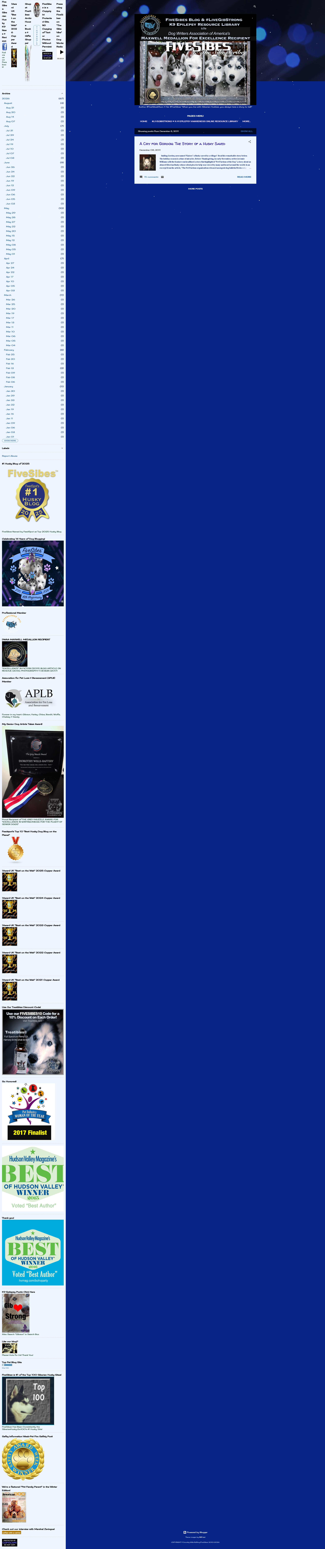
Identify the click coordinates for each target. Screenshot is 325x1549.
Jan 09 (10, 423)
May (6, 208)
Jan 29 (10, 395)
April (6, 258)
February (9, 350)
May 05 (11, 249)
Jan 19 (10, 409)
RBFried (202, 1537)
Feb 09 (10, 372)
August (8, 103)
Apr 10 (10, 281)
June (7, 162)
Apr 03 (10, 290)
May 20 (11, 231)
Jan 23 (10, 400)
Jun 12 (10, 185)
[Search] (254, 7)
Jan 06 (10, 427)
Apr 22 (10, 272)
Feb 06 (10, 382)
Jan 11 (9, 418)
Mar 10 (10, 331)
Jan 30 (10, 391)
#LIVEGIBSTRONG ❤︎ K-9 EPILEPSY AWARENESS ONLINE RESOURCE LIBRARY (195, 121)
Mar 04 (10, 345)
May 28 (10, 217)
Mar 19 (10, 313)
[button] (249, 142)
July (6, 126)
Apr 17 (9, 276)
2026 (6, 98)
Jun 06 (10, 194)
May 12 (10, 240)
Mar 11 (9, 327)
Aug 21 (10, 107)
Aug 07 (10, 121)
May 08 (11, 245)
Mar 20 (10, 308)
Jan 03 (10, 432)
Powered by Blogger (196, 1532)
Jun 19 (10, 181)
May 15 (10, 235)
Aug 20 (10, 112)
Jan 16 (10, 414)
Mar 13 (10, 322)
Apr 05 (10, 286)
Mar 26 (10, 299)
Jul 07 (10, 153)
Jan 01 (10, 436)
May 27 (10, 222)
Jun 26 (10, 167)
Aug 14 (10, 117)
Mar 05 (10, 340)
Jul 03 (10, 158)
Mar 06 (10, 336)
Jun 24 (10, 171)
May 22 (10, 226)
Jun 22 (10, 176)
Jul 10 (9, 149)
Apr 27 (10, 263)
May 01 (10, 254)
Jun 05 (10, 199)
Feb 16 (10, 363)
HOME (143, 121)
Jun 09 (10, 190)
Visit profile (37, 35)
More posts (195, 189)
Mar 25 (10, 304)
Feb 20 (10, 359)
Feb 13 (10, 368)
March (7, 295)
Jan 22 (10, 404)
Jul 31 (9, 130)
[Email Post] (162, 178)
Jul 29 (10, 135)
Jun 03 (10, 203)
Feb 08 (10, 377)
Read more (244, 177)
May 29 (10, 213)
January (8, 386)
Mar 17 (10, 318)
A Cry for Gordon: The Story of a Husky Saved (182, 143)
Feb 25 (10, 354)
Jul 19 (9, 144)
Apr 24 (10, 267)
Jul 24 (10, 139)
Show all (247, 131)
